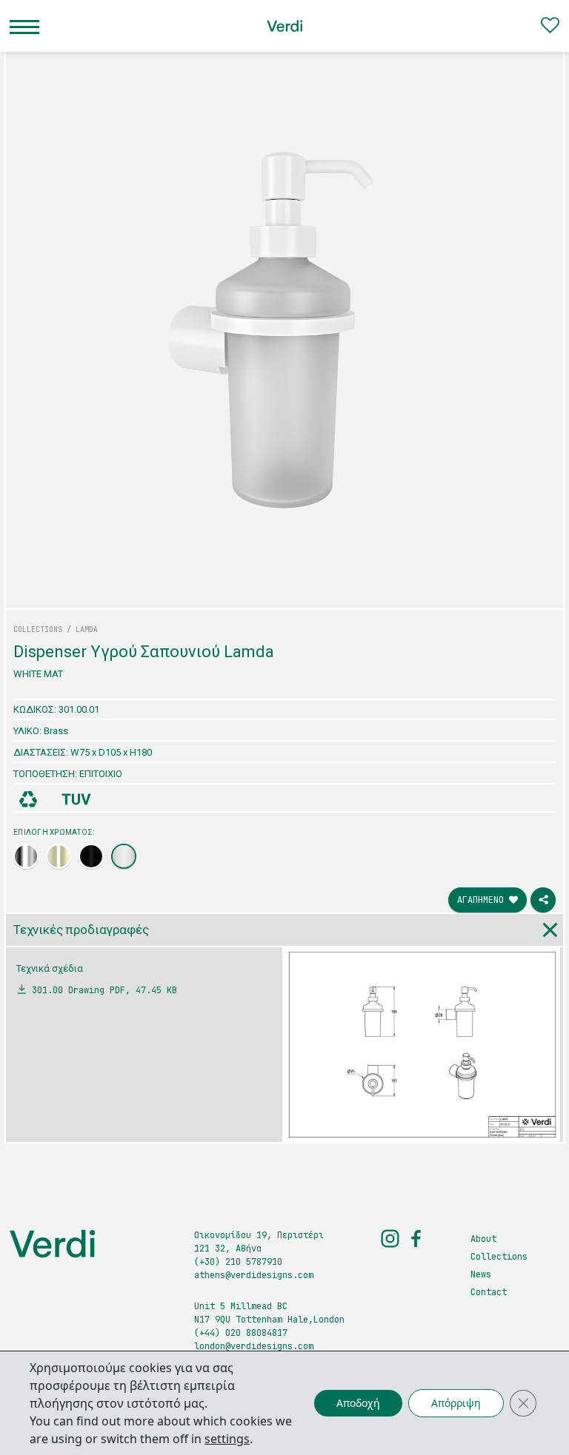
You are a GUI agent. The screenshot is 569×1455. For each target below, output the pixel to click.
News (480, 1274)
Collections (499, 1257)
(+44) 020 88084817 (240, 1333)
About (483, 1239)
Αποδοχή (358, 1403)
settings (227, 1439)
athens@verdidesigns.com (253, 1275)
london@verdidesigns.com (253, 1346)
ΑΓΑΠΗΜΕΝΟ (483, 900)
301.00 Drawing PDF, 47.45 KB (104, 990)
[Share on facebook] (543, 900)
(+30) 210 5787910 (238, 1262)
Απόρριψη (456, 1403)
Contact (488, 1292)
